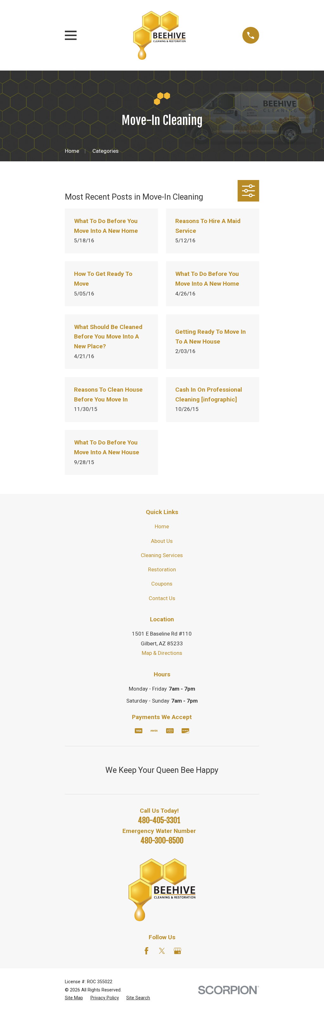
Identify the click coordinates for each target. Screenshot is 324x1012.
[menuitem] (74, 998)
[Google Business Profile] (177, 951)
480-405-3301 (159, 820)
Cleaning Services (162, 555)
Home (162, 526)
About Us (162, 541)
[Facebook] (146, 951)
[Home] (159, 35)
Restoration (162, 569)
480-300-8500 (162, 840)
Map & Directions (162, 653)
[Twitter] (162, 951)
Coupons (161, 584)
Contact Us (162, 598)
